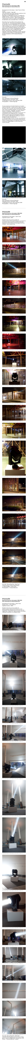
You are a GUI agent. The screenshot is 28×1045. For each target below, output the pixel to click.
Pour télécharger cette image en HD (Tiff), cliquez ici (12, 55)
